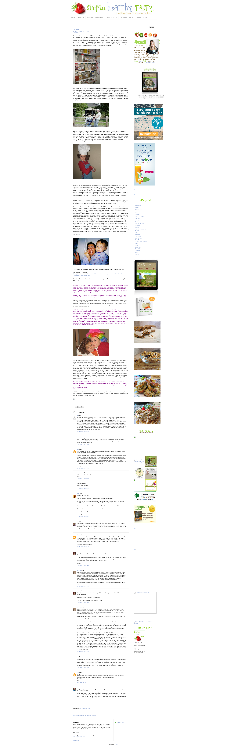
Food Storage (138, 231)
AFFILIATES (123, 18)
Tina (78, 449)
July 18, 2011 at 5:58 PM (82, 700)
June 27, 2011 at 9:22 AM (83, 546)
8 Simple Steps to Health (141, 241)
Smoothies (137, 225)
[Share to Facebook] (81, 407)
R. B (78, 672)
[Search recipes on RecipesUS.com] (119, 722)
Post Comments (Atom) (84, 708)
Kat (77, 521)
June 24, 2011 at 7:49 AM (83, 516)
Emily (78, 493)
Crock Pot (137, 240)
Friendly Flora (138, 249)
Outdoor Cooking (139, 238)
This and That (138, 209)
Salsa (136, 245)
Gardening (137, 250)
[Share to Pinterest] (83, 407)
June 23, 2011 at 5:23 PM (83, 431)
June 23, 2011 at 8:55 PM (83, 488)
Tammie (79, 570)
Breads (137, 227)
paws (78, 551)
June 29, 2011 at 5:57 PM (83, 667)
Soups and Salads (139, 216)
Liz (77, 415)
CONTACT (90, 18)
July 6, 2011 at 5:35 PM (82, 682)
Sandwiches (138, 247)
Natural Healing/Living (140, 229)
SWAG (145, 18)
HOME (73, 18)
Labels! (76, 29)
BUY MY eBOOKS (112, 18)
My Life (137, 254)
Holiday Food (138, 220)
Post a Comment (79, 703)
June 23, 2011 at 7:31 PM (83, 444)
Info (136, 212)
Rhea (78, 534)
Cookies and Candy (140, 223)
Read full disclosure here (79, 736)
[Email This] (76, 407)
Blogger (116, 744)
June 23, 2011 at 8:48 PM (83, 478)
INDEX (131, 18)
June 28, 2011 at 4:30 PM (83, 651)
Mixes (136, 252)
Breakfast (137, 221)
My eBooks (138, 236)
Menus (137, 207)
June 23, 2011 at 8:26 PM (83, 468)
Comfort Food (138, 211)
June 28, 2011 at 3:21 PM (83, 565)
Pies (136, 232)
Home (100, 706)
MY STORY (81, 18)
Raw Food (137, 218)
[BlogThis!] (78, 407)
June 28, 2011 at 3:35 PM (83, 586)
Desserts (137, 214)
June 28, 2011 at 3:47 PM (83, 602)
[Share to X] (79, 407)
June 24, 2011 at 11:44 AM (83, 530)
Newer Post (76, 706)
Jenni (78, 687)
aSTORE (138, 18)
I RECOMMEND (99, 18)
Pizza (136, 243)
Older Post (125, 706)
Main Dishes (138, 205)
